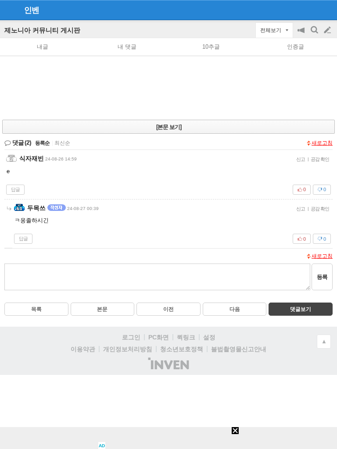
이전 (168, 309)
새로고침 (322, 143)
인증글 (295, 46)
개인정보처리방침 (127, 349)
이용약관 (83, 349)
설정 (209, 337)
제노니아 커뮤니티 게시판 (42, 30)
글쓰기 (328, 30)
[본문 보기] (168, 127)
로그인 (131, 337)
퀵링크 (186, 337)
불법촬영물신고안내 (238, 349)
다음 (234, 309)
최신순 (62, 143)
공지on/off (302, 34)
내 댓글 (127, 46)
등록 (322, 277)
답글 (15, 189)
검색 (315, 34)
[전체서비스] (326, 9)
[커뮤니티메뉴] (9, 9)
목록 (36, 309)
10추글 (211, 46)
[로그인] (310, 9)
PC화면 (158, 337)
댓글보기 (300, 309)
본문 (102, 309)
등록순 (42, 143)
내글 (42, 46)
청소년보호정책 (181, 349)
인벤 (31, 10)
